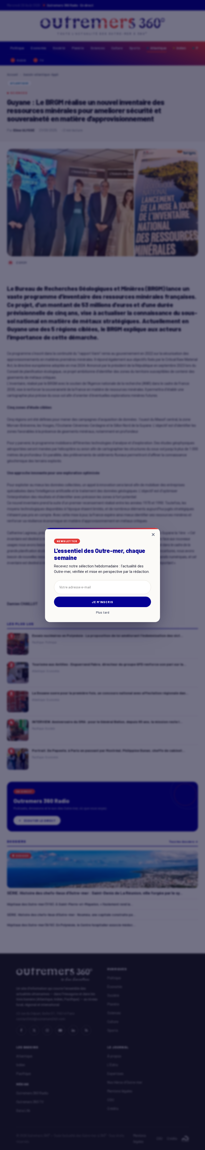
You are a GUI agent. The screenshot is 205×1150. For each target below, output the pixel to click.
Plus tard (102, 612)
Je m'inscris (103, 602)
